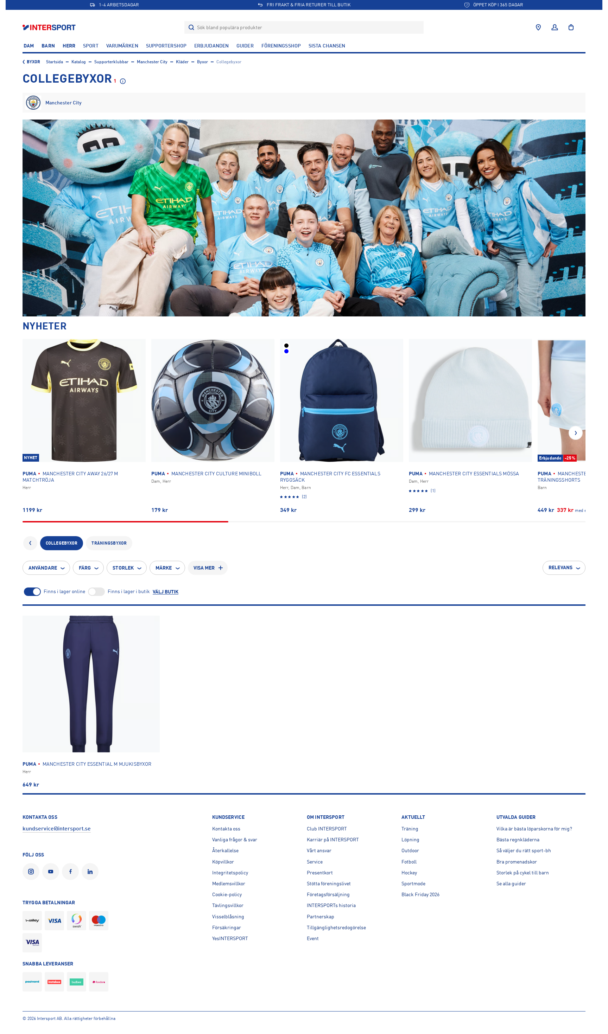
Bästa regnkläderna (517, 839)
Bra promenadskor (516, 862)
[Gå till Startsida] (50, 27)
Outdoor (410, 850)
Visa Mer (204, 568)
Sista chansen (327, 46)
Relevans (560, 567)
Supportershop (166, 46)
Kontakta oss (226, 828)
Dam (29, 46)
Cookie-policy (227, 894)
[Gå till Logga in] (554, 27)
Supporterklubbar (111, 61)
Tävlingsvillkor (227, 905)
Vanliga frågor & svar (234, 839)
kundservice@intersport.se (57, 829)
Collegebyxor (61, 543)
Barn (48, 46)
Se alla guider (511, 883)
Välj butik (165, 592)
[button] (575, 432)
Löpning (410, 839)
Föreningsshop (281, 46)
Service (315, 862)
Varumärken (122, 46)
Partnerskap (320, 916)
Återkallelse (225, 850)
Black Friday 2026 (420, 894)
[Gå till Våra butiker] (538, 27)
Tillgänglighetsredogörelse (336, 927)
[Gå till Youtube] (52, 871)
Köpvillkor (223, 862)
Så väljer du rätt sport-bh (523, 850)
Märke (164, 568)
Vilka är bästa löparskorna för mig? (534, 828)
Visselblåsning (228, 916)
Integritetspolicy (230, 872)
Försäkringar (226, 927)
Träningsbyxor (109, 543)
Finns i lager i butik (129, 591)
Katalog (78, 61)
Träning (409, 828)
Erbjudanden (211, 46)
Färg (85, 568)
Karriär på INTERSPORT (333, 839)
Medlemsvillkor (228, 883)
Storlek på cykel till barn (522, 872)
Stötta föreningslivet (329, 883)
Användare (42, 568)
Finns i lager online (64, 591)
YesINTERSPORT (230, 938)
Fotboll (409, 862)
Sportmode (413, 883)
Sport (91, 46)
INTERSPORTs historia (331, 905)
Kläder (182, 61)
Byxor (33, 61)
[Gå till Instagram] (32, 871)
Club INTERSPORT (327, 828)
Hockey (409, 872)
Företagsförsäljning (328, 894)
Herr (69, 46)
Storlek (123, 568)
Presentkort (320, 872)
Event (313, 938)
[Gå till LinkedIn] (91, 871)
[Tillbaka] (30, 543)
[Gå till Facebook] (72, 871)
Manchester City (152, 61)
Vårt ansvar (319, 850)
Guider (245, 46)
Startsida (54, 61)
